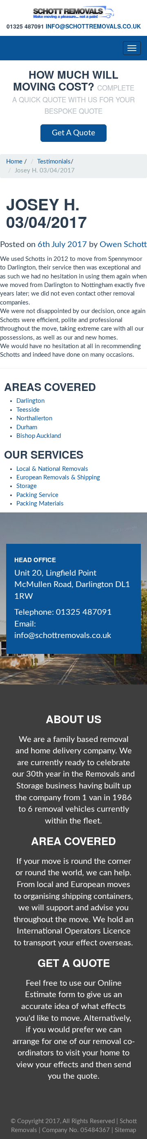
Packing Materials (40, 504)
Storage (26, 486)
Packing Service (37, 495)
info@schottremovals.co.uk (93, 26)
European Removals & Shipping (58, 478)
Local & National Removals (52, 469)
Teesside (28, 410)
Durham (26, 427)
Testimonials (54, 162)
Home (14, 162)
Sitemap (125, 1130)
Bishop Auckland (38, 436)
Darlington (30, 401)
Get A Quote (73, 133)
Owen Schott (123, 245)
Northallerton (34, 418)
